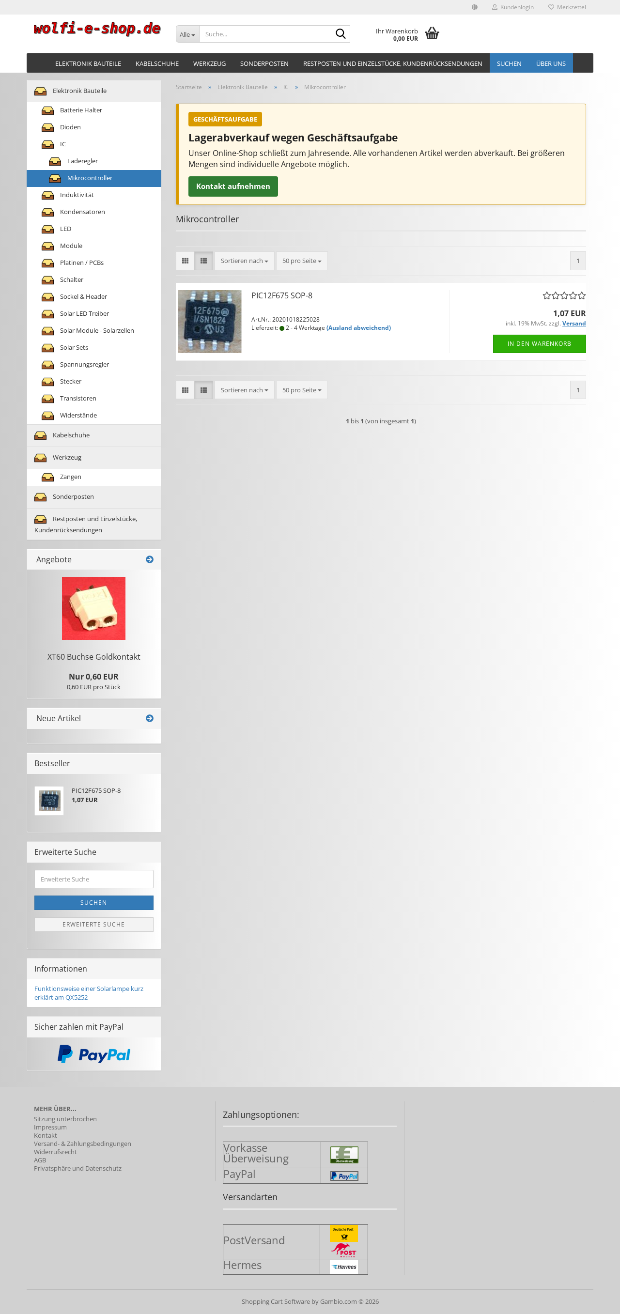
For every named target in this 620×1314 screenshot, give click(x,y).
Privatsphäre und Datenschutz (78, 1168)
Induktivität (76, 194)
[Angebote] (150, 559)
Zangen (70, 476)
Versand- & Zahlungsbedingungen (82, 1144)
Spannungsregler (84, 364)
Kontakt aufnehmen (233, 186)
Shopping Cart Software (276, 1301)
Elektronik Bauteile (88, 63)
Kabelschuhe (157, 63)
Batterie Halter (80, 110)
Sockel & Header (83, 296)
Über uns (551, 63)
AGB (40, 1160)
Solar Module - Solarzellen (96, 330)
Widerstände (78, 415)
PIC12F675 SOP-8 (281, 295)
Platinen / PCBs (81, 262)
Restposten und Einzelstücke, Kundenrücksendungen (392, 63)
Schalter (71, 279)
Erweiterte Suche (93, 924)
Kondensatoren (82, 211)
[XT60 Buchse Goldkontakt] (93, 608)
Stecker (70, 381)
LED (65, 228)
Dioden (70, 127)
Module (70, 245)
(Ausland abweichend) (358, 328)
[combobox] (245, 260)
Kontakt (45, 1135)
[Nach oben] (593, 1299)
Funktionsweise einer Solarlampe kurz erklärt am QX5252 (88, 993)
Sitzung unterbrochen (65, 1119)
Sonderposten (264, 63)
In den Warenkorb (540, 344)
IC (62, 143)
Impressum (50, 1127)
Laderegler (82, 160)
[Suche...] (341, 34)
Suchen (509, 63)
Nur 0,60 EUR (94, 676)
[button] (475, 7)
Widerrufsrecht (55, 1152)
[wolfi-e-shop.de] (97, 29)
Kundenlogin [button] (515, 7)
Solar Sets (73, 347)
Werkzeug (209, 63)
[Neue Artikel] (150, 718)
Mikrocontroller (89, 177)
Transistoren (77, 398)
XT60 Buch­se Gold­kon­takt (93, 656)
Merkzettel (570, 7)
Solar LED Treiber (84, 313)
